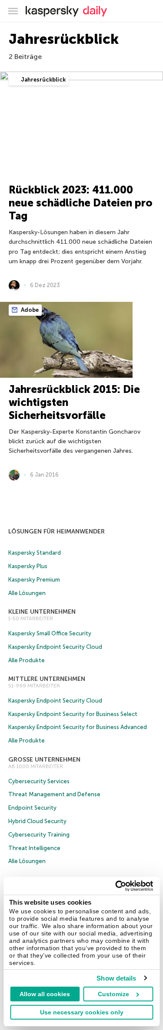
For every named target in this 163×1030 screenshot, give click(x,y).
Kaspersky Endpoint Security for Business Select (72, 714)
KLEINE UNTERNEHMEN (42, 611)
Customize (113, 994)
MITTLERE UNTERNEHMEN (46, 679)
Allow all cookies (45, 994)
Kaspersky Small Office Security (49, 633)
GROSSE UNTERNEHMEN (44, 759)
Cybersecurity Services (39, 781)
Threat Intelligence (34, 848)
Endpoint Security (32, 807)
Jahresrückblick (43, 79)
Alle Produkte (26, 660)
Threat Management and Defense (54, 794)
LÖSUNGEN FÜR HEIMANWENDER (56, 531)
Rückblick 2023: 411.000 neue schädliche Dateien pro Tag (81, 202)
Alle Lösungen (27, 593)
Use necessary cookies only (81, 1012)
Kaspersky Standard (34, 552)
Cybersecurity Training (39, 834)
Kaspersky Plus (27, 566)
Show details (116, 978)
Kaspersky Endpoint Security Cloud (55, 647)
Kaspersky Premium (34, 579)
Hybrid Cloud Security (37, 821)
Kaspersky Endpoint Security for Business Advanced (77, 727)
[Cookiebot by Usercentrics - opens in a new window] (116, 886)
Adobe (29, 310)
